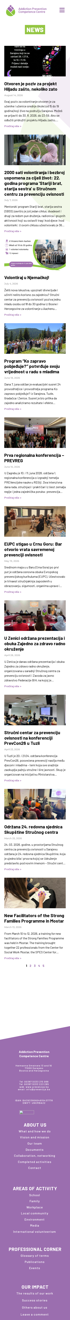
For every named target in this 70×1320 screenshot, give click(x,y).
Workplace (34, 1207)
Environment (34, 1219)
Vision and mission (34, 1137)
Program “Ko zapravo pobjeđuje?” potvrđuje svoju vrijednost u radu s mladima (32, 366)
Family (35, 1201)
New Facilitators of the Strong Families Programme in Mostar (34, 918)
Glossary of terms (35, 1255)
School (34, 1195)
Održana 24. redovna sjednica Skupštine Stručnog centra (33, 829)
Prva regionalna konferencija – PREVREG (34, 457)
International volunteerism (34, 1231)
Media (34, 1225)
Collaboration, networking (34, 1155)
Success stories (34, 1300)
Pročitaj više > (12, 126)
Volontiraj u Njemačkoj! (26, 277)
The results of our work (34, 1293)
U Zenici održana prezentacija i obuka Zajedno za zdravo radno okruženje (34, 643)
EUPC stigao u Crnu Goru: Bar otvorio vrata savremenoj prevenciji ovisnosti (33, 549)
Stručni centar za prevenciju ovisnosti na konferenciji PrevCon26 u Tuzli (32, 738)
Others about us (34, 1307)
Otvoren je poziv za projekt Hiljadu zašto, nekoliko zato (30, 86)
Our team (34, 1143)
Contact (34, 1168)
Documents (35, 1149)
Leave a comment (35, 1314)
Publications (35, 1262)
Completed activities (34, 1162)
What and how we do (35, 1131)
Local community (34, 1213)
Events (34, 1268)
